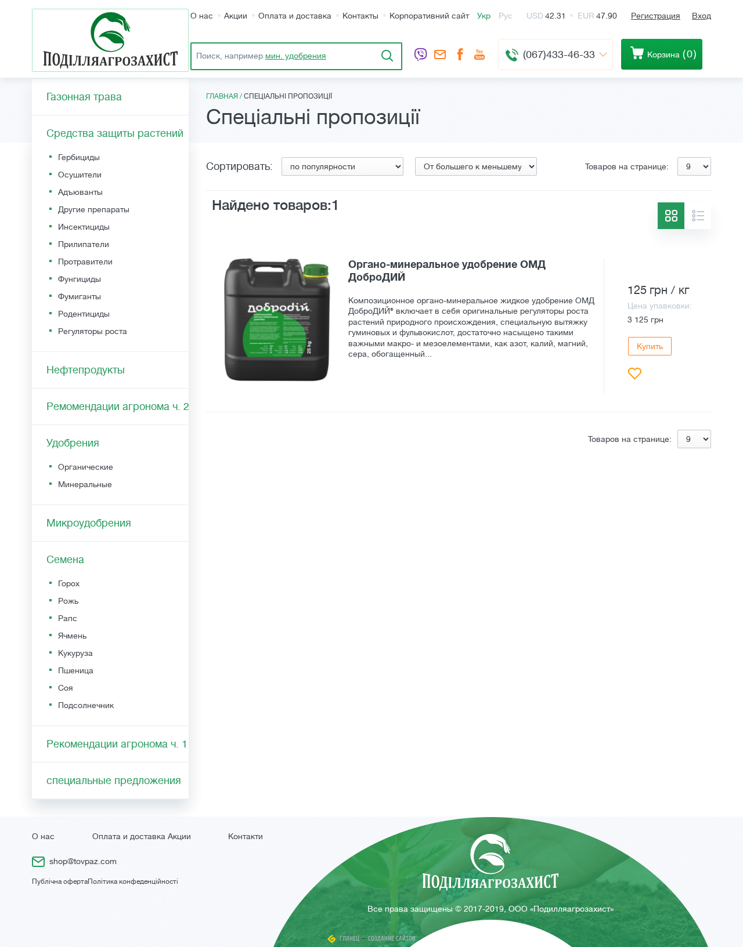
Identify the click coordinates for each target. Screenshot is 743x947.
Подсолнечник (86, 705)
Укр (483, 15)
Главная (222, 96)
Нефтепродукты (85, 370)
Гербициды (79, 157)
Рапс (67, 618)
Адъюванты (80, 192)
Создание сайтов (392, 938)
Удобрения (72, 443)
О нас (201, 15)
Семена (65, 559)
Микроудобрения (88, 523)
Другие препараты (93, 209)
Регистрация (655, 15)
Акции (235, 15)
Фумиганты (79, 296)
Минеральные (85, 484)
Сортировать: (239, 166)
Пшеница (75, 670)
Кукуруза (75, 653)
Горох (69, 583)
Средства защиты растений (114, 133)
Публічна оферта (60, 881)
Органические (85, 466)
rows (697, 215)
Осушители (80, 174)
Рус (506, 15)
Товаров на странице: (627, 166)
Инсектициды (84, 226)
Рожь (68, 600)
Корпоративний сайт (429, 15)
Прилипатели (83, 244)
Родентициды (84, 313)
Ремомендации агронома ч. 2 (117, 406)
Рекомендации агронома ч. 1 (116, 744)
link (458, 326)
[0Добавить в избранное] (634, 374)
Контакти (245, 836)
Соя (65, 687)
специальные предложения (113, 780)
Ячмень (72, 635)
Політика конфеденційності (133, 881)
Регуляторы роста (92, 331)
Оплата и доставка (294, 15)
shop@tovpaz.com (440, 55)
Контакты (360, 15)
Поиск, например (261, 55)
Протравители (85, 261)
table (671, 215)
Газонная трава (84, 97)
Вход (701, 15)
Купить (650, 346)
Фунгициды (79, 279)
